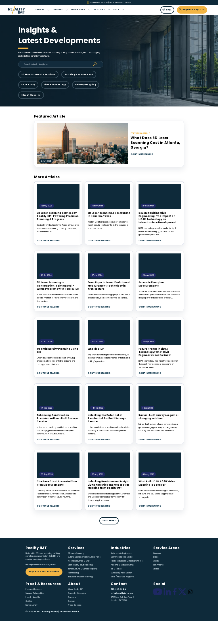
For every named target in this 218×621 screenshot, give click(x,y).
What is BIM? (96, 349)
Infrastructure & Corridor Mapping (82, 568)
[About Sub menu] (123, 10)
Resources (99, 9)
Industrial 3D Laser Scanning (80, 576)
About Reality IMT (75, 589)
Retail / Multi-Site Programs (122, 576)
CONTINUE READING (142, 154)
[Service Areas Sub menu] (89, 10)
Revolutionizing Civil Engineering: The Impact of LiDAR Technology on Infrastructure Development (157, 218)
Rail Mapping (73, 572)
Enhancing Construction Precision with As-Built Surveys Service (57, 418)
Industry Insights (33, 597)
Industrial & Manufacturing (122, 565)
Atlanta (156, 568)
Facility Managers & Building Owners (126, 561)
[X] (182, 591)
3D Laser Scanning (76, 553)
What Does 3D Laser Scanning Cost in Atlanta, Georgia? (155, 142)
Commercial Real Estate (122, 557)
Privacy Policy (50, 611)
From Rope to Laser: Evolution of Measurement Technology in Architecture (109, 285)
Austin (156, 561)
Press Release (74, 605)
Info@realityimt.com (122, 593)
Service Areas (78, 9)
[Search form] (94, 64)
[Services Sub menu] (48, 10)
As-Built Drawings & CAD (78, 561)
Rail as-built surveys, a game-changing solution (159, 417)
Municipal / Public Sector (121, 572)
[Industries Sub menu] (67, 10)
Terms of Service (69, 611)
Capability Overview (77, 593)
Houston (157, 553)
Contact (71, 601)
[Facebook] (175, 591)
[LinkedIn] (167, 592)
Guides (29, 601)
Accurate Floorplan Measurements (151, 284)
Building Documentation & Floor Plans (84, 557)
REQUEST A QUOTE (194, 9)
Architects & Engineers (121, 553)
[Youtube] (157, 591)
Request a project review (44, 572)
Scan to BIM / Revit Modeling (80, 565)
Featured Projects (33, 589)
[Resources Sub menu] (109, 10)
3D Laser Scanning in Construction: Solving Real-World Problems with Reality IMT (58, 285)
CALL (168, 10)
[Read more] (58, 196)
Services (40, 9)
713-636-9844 (118, 589)
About (116, 9)
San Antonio (158, 565)
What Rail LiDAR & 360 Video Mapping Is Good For (157, 483)
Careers (72, 597)
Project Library (31, 605)
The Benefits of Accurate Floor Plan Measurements (57, 483)
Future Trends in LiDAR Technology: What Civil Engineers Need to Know (155, 352)
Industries (58, 9)
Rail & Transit (116, 568)
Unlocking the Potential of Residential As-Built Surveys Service (107, 418)
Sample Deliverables (35, 593)
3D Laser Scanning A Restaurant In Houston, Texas (109, 215)
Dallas (155, 557)
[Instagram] (190, 592)
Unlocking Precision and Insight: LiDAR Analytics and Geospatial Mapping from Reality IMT (109, 484)
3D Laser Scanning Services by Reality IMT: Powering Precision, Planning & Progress (58, 216)
